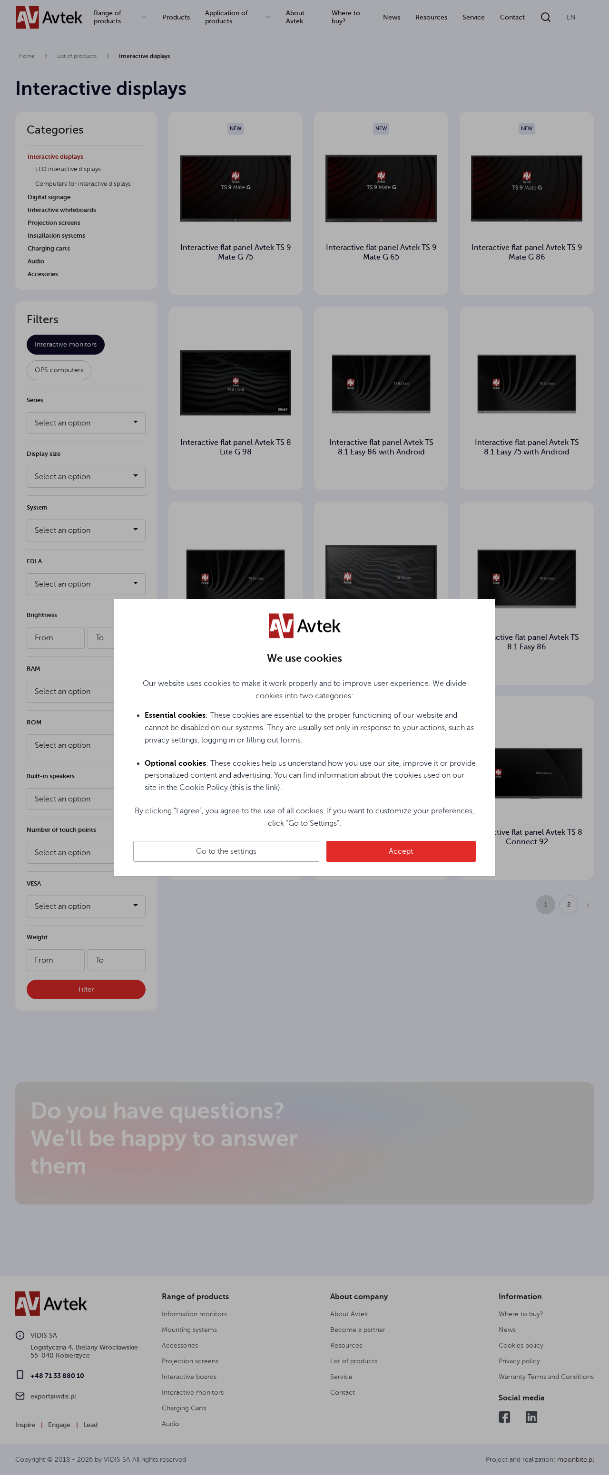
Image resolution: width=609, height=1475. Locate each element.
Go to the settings (226, 851)
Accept (401, 851)
